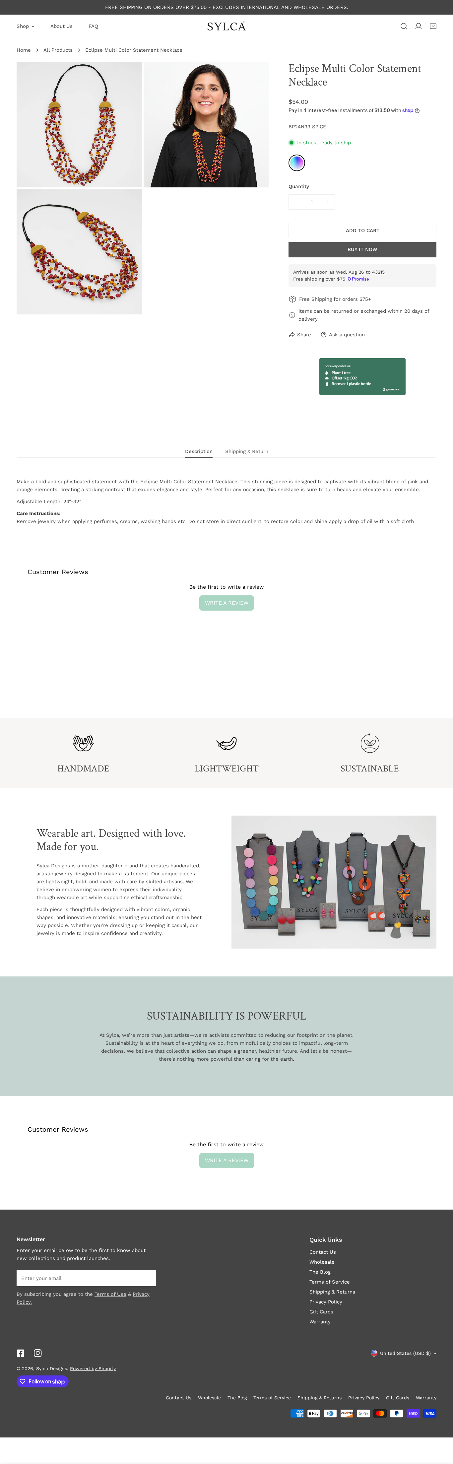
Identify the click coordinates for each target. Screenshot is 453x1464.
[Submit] (147, 1278)
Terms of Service (329, 1282)
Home (24, 50)
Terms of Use (110, 1294)
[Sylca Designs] (226, 26)
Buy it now (362, 249)
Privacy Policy (325, 1302)
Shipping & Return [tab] (246, 451)
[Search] (404, 26)
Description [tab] (199, 451)
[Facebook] (20, 1353)
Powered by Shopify (93, 1368)
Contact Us (322, 1252)
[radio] (297, 163)
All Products (58, 50)
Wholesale (322, 1262)
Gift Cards (321, 1312)
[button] (433, 26)
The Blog (320, 1272)
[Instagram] (37, 1353)
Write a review (226, 603)
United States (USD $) (405, 1353)
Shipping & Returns (332, 1292)
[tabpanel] (226, 501)
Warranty (320, 1322)
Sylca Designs (51, 1368)
